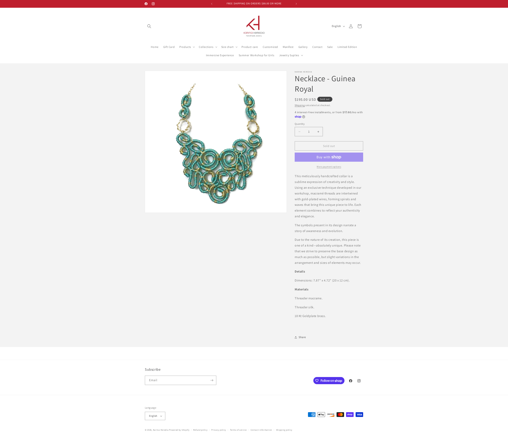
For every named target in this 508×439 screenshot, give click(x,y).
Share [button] (302, 337)
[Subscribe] (211, 380)
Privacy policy (218, 429)
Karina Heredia (161, 429)
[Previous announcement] (211, 4)
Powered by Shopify (179, 429)
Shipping (300, 105)
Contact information (261, 429)
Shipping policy (284, 429)
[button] (149, 26)
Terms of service (238, 429)
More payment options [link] (329, 166)
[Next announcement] (296, 4)
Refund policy (200, 429)
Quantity (300, 124)
